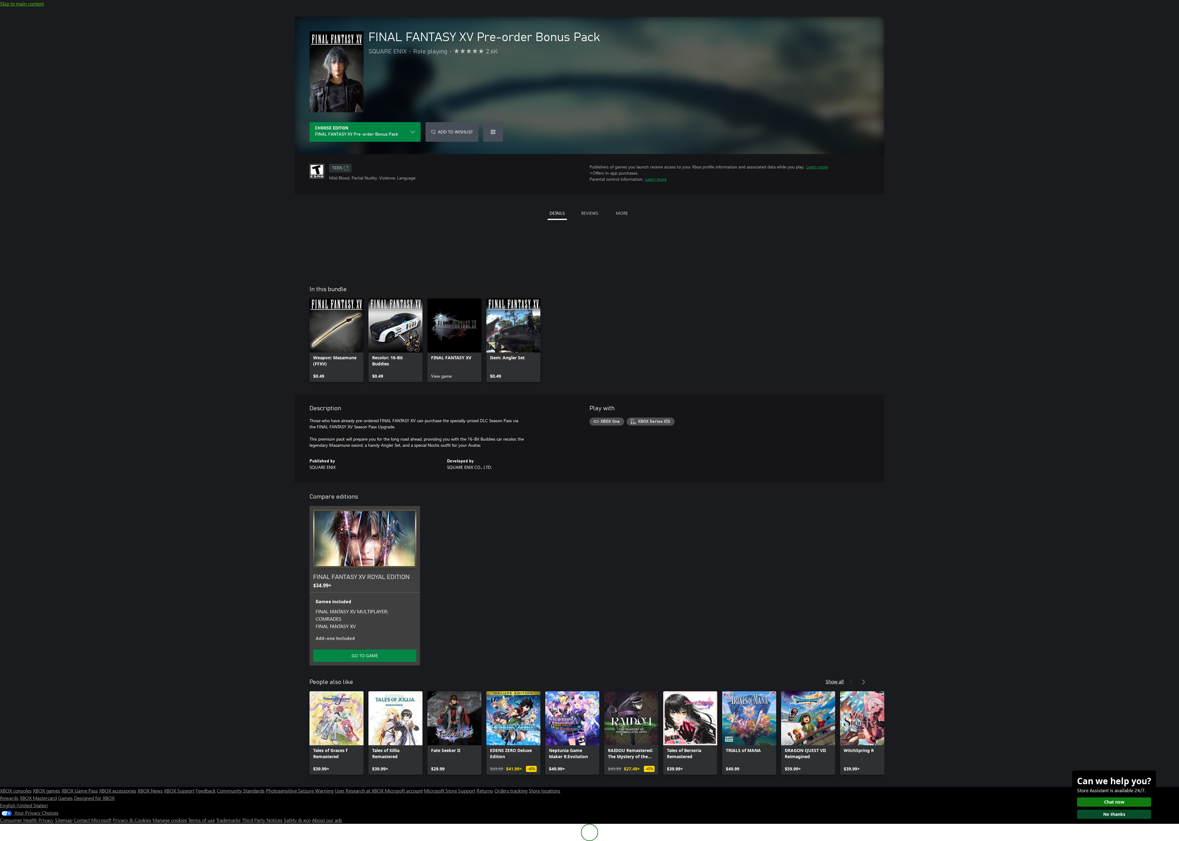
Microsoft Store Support (449, 790)
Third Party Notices (262, 820)
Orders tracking (510, 790)
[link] (336, 340)
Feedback (206, 790)
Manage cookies (170, 820)
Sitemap (63, 820)
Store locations (544, 790)
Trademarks (228, 820)
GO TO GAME (365, 655)
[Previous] (851, 682)
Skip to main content (22, 3)
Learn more (817, 167)
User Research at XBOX (360, 790)
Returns (485, 790)
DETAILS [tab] (557, 213)
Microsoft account (404, 790)
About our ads (327, 820)
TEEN (337, 168)
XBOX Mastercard (38, 798)
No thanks (1114, 814)
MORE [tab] (622, 213)
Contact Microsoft (92, 820)
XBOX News (150, 790)
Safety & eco (297, 820)
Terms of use (201, 820)
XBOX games (46, 790)
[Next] (863, 682)
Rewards (9, 798)
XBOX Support (179, 790)
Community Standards (241, 790)
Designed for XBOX (94, 798)
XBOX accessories (117, 790)
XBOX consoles (16, 790)
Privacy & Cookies (132, 820)
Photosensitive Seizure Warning (299, 790)
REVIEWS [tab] (589, 213)
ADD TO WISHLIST (455, 132)
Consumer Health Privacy (27, 820)
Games (65, 798)
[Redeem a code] (493, 132)
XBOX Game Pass (79, 790)
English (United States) (24, 805)
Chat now (1114, 802)
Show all (835, 681)
